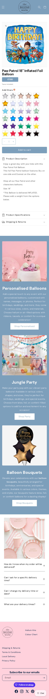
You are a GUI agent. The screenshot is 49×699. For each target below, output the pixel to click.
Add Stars (7, 90)
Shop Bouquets (24, 503)
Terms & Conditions (11, 652)
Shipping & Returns (11, 648)
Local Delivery (8, 656)
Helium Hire (30, 630)
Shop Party (24, 416)
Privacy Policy (8, 660)
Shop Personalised (24, 326)
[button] (3, 7)
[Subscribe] (44, 678)
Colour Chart (31, 634)
